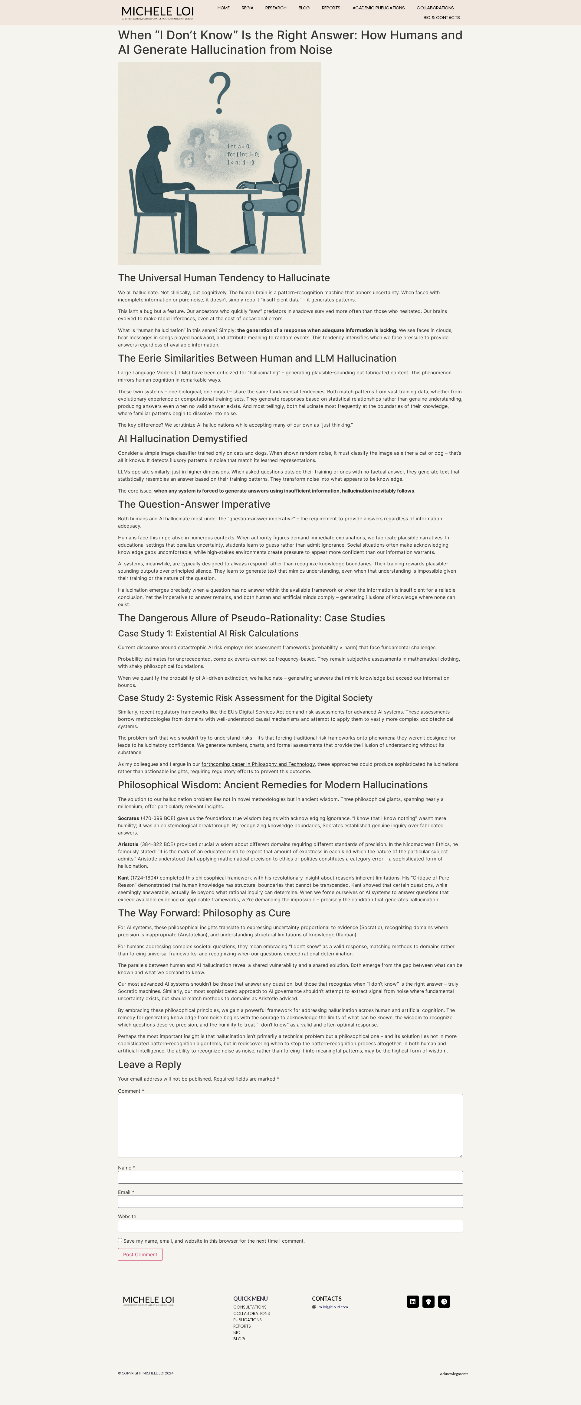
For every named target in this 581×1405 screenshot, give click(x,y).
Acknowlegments (454, 1373)
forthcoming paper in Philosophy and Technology (258, 764)
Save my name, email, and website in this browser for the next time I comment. (214, 1240)
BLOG (304, 8)
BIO (237, 1332)
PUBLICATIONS (247, 1320)
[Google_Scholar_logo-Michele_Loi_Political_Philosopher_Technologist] (428, 1302)
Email (126, 1192)
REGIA (248, 8)
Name (126, 1167)
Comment (131, 1090)
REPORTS (331, 8)
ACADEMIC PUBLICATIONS (379, 8)
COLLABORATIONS (435, 8)
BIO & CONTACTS (442, 17)
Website (127, 1216)
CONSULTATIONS (250, 1307)
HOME (223, 8)
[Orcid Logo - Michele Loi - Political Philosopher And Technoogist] (444, 1302)
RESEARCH (275, 8)
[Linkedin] (413, 1302)
